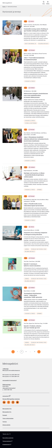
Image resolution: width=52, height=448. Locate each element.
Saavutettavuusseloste (8, 438)
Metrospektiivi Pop (7, 408)
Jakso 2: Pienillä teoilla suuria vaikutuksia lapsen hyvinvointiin (34, 204)
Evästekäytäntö (6, 444)
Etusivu (4, 6)
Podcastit (5, 415)
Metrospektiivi (7, 3)
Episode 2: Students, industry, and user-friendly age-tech (32, 327)
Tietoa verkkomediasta (8, 418)
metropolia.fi (6, 396)
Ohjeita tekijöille (6, 425)
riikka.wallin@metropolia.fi (9, 388)
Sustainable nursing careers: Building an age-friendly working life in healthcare (36, 30)
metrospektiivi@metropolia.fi (10, 380)
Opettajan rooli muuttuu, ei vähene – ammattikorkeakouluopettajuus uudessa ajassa (34, 175)
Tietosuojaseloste (7, 441)
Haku (43, 3)
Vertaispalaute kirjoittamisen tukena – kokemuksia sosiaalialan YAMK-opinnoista (33, 295)
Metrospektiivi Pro (7, 412)
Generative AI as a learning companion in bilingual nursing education (35, 233)
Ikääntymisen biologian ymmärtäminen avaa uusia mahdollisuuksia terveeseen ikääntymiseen (36, 95)
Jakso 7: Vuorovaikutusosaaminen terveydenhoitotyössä (34, 58)
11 (35, 352)
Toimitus (5, 421)
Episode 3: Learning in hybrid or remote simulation (32, 265)
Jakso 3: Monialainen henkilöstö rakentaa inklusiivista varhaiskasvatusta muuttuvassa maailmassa (36, 139)
